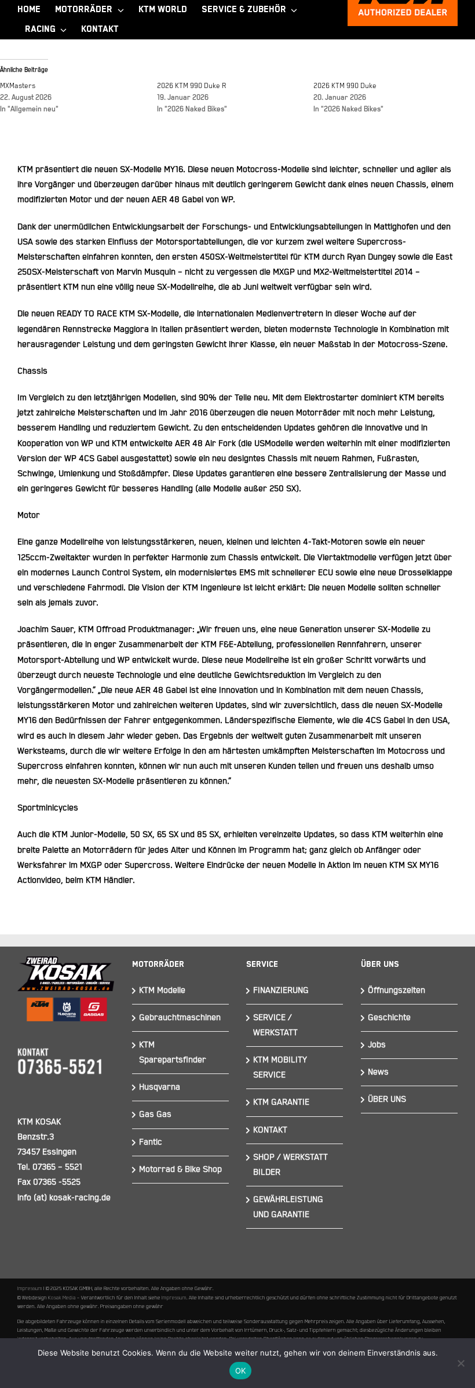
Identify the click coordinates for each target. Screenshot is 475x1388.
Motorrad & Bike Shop (180, 1169)
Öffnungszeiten (396, 990)
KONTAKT (270, 1130)
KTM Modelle (162, 990)
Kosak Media (62, 1298)
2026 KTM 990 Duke (345, 86)
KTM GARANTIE (281, 1102)
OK (240, 1370)
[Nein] (460, 1363)
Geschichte (389, 1017)
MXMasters (17, 86)
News (378, 1072)
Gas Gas (155, 1114)
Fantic (150, 1142)
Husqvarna (159, 1087)
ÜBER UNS (387, 1099)
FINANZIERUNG (281, 990)
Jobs (377, 1045)
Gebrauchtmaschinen (180, 1017)
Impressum (29, 1288)
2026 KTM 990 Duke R (191, 86)
